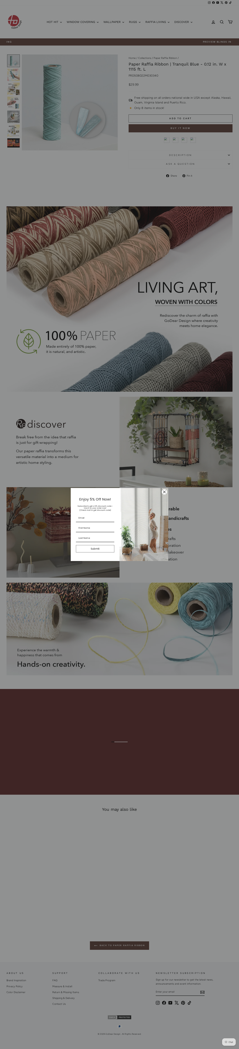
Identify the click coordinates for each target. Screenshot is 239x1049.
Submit (95, 549)
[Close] (164, 492)
